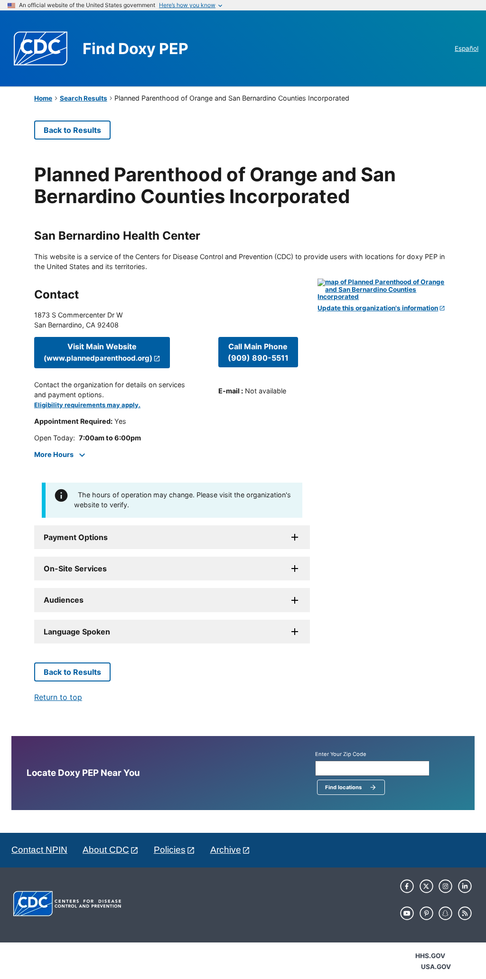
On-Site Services (75, 568)
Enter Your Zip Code (340, 754)
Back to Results (72, 130)
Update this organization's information (378, 308)
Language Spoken (77, 631)
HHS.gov (430, 956)
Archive (225, 850)
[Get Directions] (385, 290)
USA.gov (436, 966)
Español (466, 48)
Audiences (64, 600)
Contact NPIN (39, 850)
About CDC (106, 850)
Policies (170, 850)
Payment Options (76, 537)
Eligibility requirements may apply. (87, 405)
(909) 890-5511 (258, 352)
